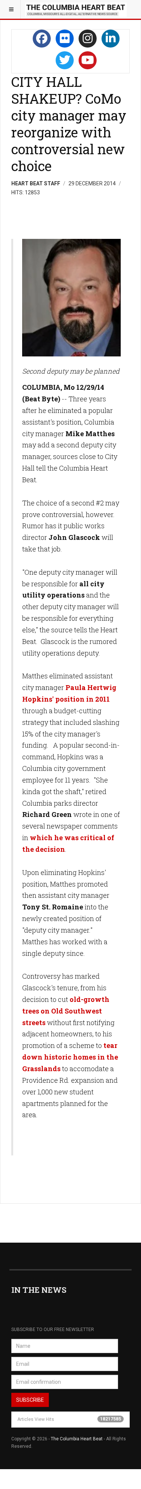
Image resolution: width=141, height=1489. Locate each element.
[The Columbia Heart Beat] (76, 9)
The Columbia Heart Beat (77, 1438)
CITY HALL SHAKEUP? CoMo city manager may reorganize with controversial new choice (68, 124)
